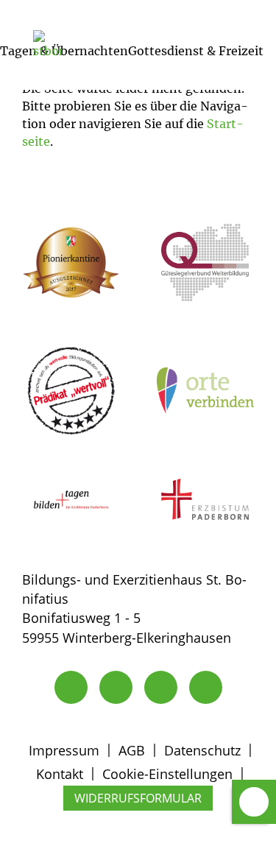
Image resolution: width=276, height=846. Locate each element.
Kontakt (59, 774)
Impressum (64, 750)
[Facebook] (205, 687)
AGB (131, 750)
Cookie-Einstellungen (167, 774)
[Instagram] (160, 687)
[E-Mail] (115, 687)
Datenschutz (202, 750)
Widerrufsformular (138, 798)
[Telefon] (71, 687)
